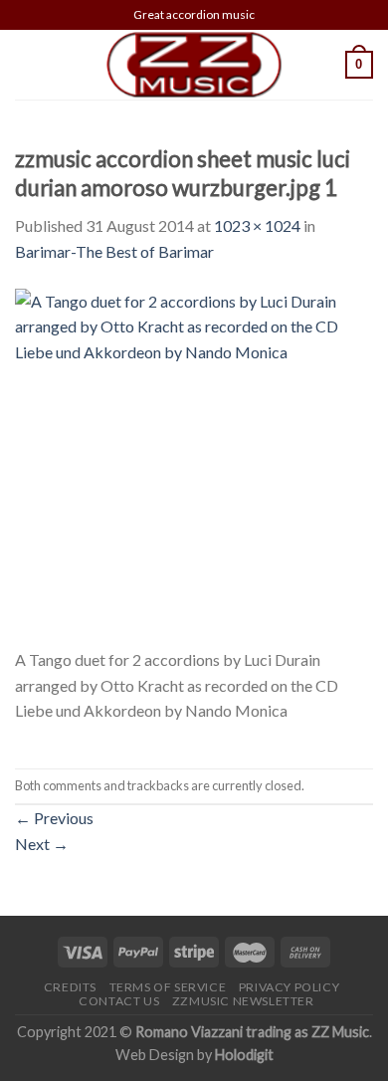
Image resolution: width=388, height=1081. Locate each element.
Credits (70, 986)
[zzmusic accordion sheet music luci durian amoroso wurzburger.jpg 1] (194, 465)
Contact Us (119, 1000)
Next (42, 843)
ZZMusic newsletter (243, 1000)
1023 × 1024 (257, 225)
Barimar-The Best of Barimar (114, 251)
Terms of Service (168, 986)
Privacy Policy (289, 986)
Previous (54, 817)
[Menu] (27, 64)
